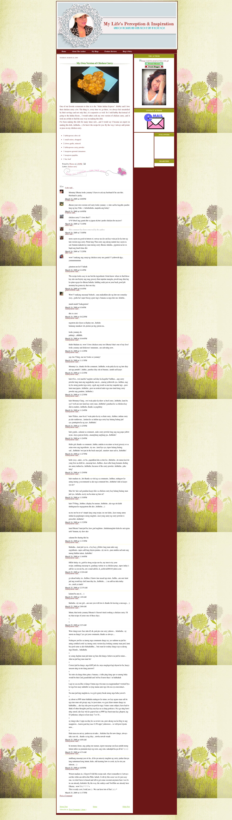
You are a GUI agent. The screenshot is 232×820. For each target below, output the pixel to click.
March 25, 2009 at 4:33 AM (75, 752)
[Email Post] (84, 164)
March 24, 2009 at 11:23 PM (76, 394)
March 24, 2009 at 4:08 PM (75, 199)
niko (67, 252)
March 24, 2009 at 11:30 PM (76, 497)
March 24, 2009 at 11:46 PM (76, 556)
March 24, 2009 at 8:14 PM (75, 270)
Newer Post (64, 806)
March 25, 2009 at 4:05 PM (75, 767)
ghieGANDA (70, 290)
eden (67, 225)
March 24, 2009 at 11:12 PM (76, 351)
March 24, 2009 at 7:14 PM (75, 223)
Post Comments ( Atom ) (77, 809)
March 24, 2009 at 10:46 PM (76, 338)
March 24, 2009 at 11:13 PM (76, 360)
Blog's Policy (127, 51)
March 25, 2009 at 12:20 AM (76, 572)
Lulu (67, 187)
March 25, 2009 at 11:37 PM (76, 792)
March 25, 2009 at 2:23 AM (75, 625)
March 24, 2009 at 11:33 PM (76, 541)
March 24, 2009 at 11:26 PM (76, 438)
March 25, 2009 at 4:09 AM (75, 739)
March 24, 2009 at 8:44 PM (75, 288)
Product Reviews (111, 51)
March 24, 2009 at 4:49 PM (75, 211)
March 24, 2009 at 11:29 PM (76, 472)
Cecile (67, 200)
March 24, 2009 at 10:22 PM (76, 316)
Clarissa (68, 212)
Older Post (126, 806)
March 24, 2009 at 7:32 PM (75, 251)
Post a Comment (66, 795)
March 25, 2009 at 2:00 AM (75, 606)
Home (64, 51)
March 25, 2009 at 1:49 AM (75, 597)
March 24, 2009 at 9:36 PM (75, 307)
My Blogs (95, 51)
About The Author (79, 51)
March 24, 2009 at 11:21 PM (76, 372)
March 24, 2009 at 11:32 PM (76, 522)
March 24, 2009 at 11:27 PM (76, 454)
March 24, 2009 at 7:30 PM (75, 232)
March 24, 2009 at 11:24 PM (76, 410)
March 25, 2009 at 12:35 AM (76, 587)
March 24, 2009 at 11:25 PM (76, 425)
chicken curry (72, 166)
